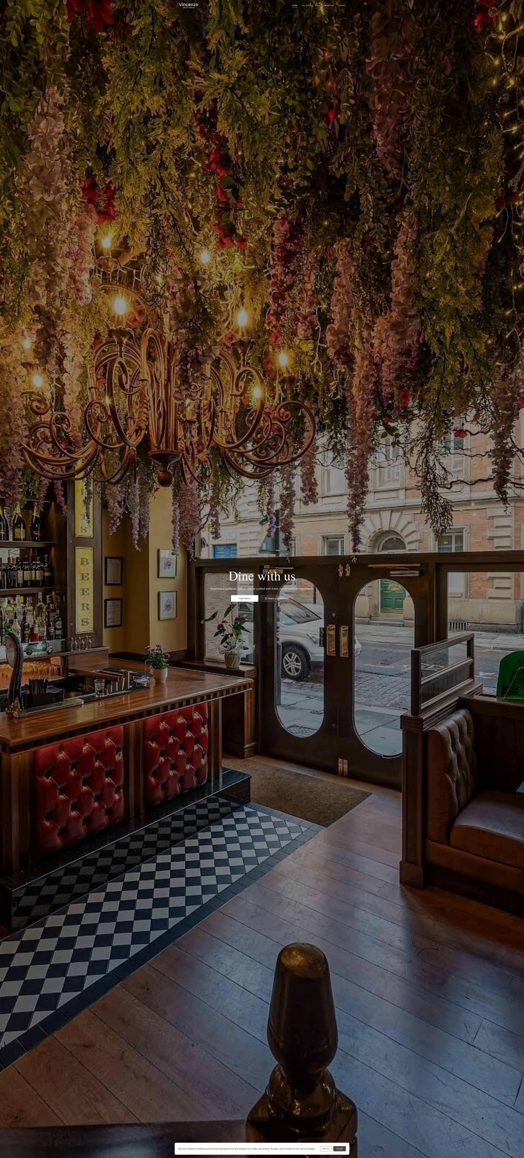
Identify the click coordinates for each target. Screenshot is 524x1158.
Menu (317, 5)
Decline (325, 1148)
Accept (340, 1148)
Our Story (306, 5)
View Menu (244, 598)
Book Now (329, 5)
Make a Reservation (278, 598)
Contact (341, 5)
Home (294, 5)
